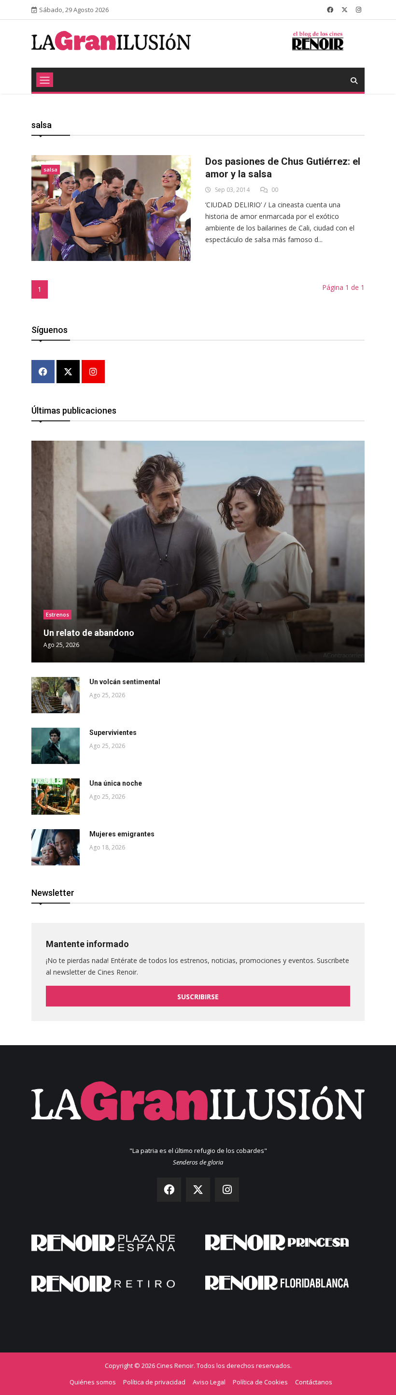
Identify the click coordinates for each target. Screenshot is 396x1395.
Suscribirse (198, 996)
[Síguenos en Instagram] (358, 9)
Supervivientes (113, 732)
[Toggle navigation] (44, 79)
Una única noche (115, 783)
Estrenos (57, 614)
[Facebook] (43, 372)
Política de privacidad (154, 1382)
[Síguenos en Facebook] (330, 9)
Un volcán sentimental (124, 682)
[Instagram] (93, 372)
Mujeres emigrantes (122, 834)
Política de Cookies (260, 1382)
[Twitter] (68, 372)
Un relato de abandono (88, 633)
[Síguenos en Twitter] (344, 9)
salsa (50, 169)
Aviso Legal (209, 1382)
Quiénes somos (93, 1382)
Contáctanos (313, 1382)
